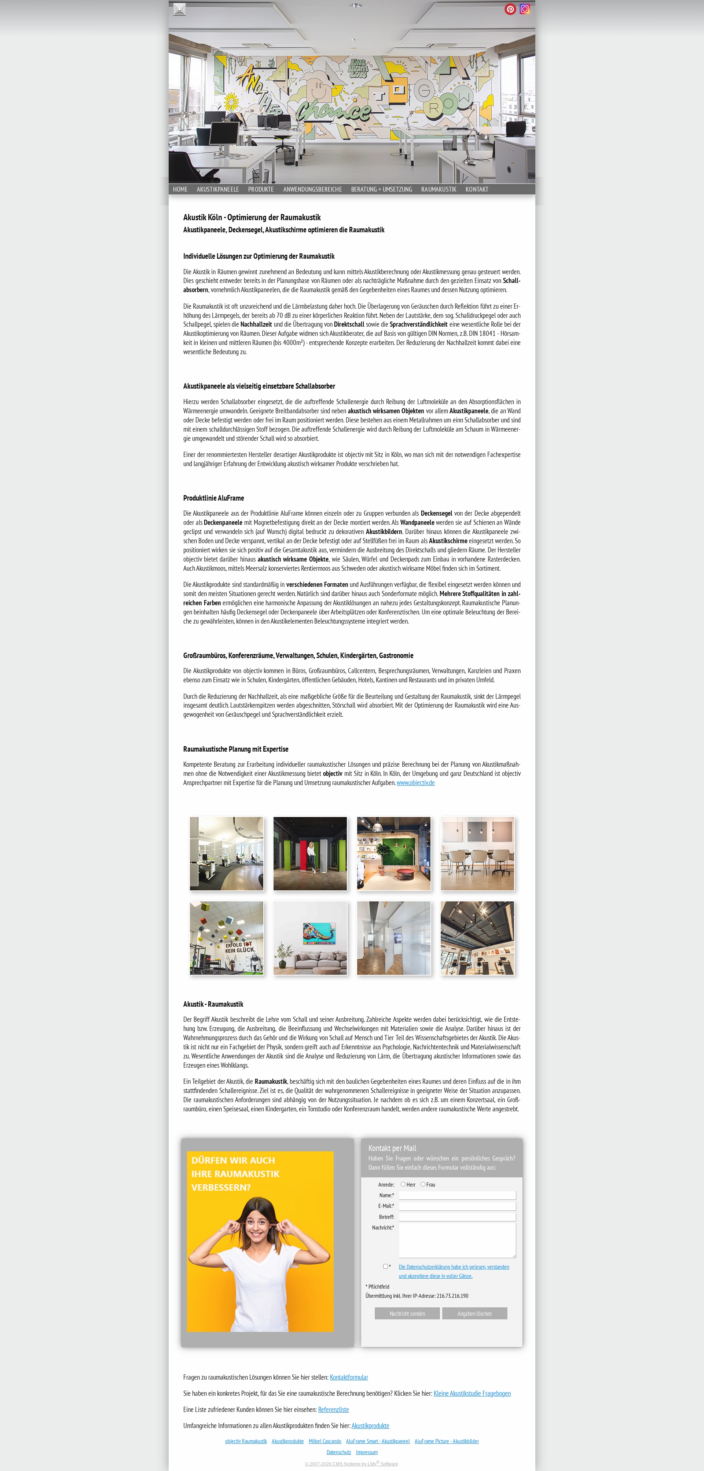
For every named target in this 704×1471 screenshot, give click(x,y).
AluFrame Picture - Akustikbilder (447, 1441)
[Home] (535, 16)
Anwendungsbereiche (312, 189)
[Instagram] (525, 9)
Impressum (367, 1452)
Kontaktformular (349, 1376)
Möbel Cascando (325, 1441)
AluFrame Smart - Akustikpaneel (378, 1441)
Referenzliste (333, 1409)
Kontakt (477, 189)
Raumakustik (438, 189)
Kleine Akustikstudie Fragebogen (472, 1393)
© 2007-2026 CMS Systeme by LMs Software (351, 1464)
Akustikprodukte (370, 1425)
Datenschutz (339, 1452)
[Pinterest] (511, 9)
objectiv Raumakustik (246, 1441)
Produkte (261, 189)
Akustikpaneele (218, 189)
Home (180, 189)
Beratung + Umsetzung (381, 189)
